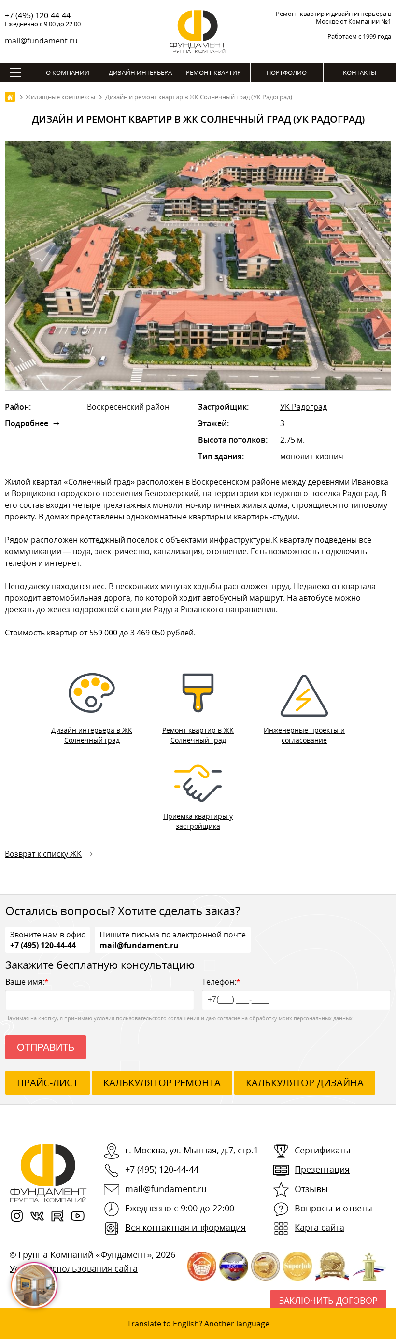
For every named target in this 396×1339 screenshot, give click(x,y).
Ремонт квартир (213, 72)
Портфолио (287, 72)
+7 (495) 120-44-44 (38, 15)
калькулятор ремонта (162, 1082)
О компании (67, 72)
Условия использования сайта (74, 1268)
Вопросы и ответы (333, 1208)
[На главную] (10, 97)
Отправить (45, 1047)
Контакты (359, 72)
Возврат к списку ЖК (43, 854)
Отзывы (311, 1189)
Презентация (322, 1169)
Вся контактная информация (185, 1227)
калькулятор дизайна (305, 1082)
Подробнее (26, 423)
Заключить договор (328, 1300)
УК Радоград (303, 407)
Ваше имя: (27, 982)
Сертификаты (323, 1150)
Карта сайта (319, 1227)
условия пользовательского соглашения (146, 1018)
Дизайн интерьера (140, 72)
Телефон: (221, 982)
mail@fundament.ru (41, 40)
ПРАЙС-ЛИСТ (47, 1082)
